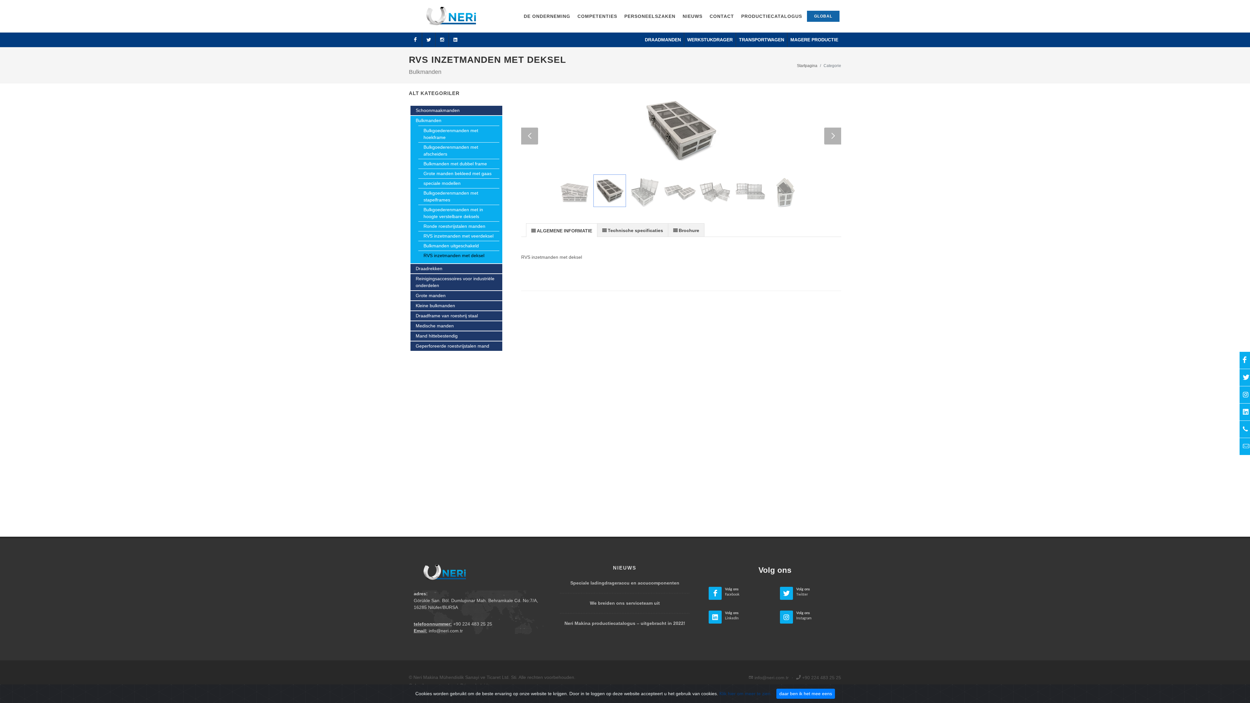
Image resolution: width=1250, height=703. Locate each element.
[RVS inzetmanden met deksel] (681, 130)
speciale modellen (442, 183)
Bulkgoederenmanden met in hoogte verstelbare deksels (453, 213)
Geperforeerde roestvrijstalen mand (452, 346)
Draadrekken (429, 268)
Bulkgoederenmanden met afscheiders (451, 151)
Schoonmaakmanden (438, 110)
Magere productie (814, 39)
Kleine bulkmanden (435, 305)
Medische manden (435, 325)
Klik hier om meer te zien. (745, 693)
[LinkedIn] (455, 40)
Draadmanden (663, 39)
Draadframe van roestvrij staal (447, 315)
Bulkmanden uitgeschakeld (451, 245)
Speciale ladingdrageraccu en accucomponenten (624, 583)
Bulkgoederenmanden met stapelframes (451, 196)
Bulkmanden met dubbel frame (455, 163)
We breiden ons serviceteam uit (625, 603)
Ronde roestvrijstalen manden (454, 226)
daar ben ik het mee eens (805, 693)
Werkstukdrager (710, 39)
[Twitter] (428, 40)
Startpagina (807, 65)
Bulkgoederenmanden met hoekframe (451, 134)
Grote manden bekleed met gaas (458, 173)
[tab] (561, 230)
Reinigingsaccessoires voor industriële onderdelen (455, 282)
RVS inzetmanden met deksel (454, 255)
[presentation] (561, 230)
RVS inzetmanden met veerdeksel (458, 236)
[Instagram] (442, 40)
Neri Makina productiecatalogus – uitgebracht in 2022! (624, 623)
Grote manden (431, 295)
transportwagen (761, 39)
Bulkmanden (428, 120)
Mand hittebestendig (437, 335)
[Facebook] (415, 40)
